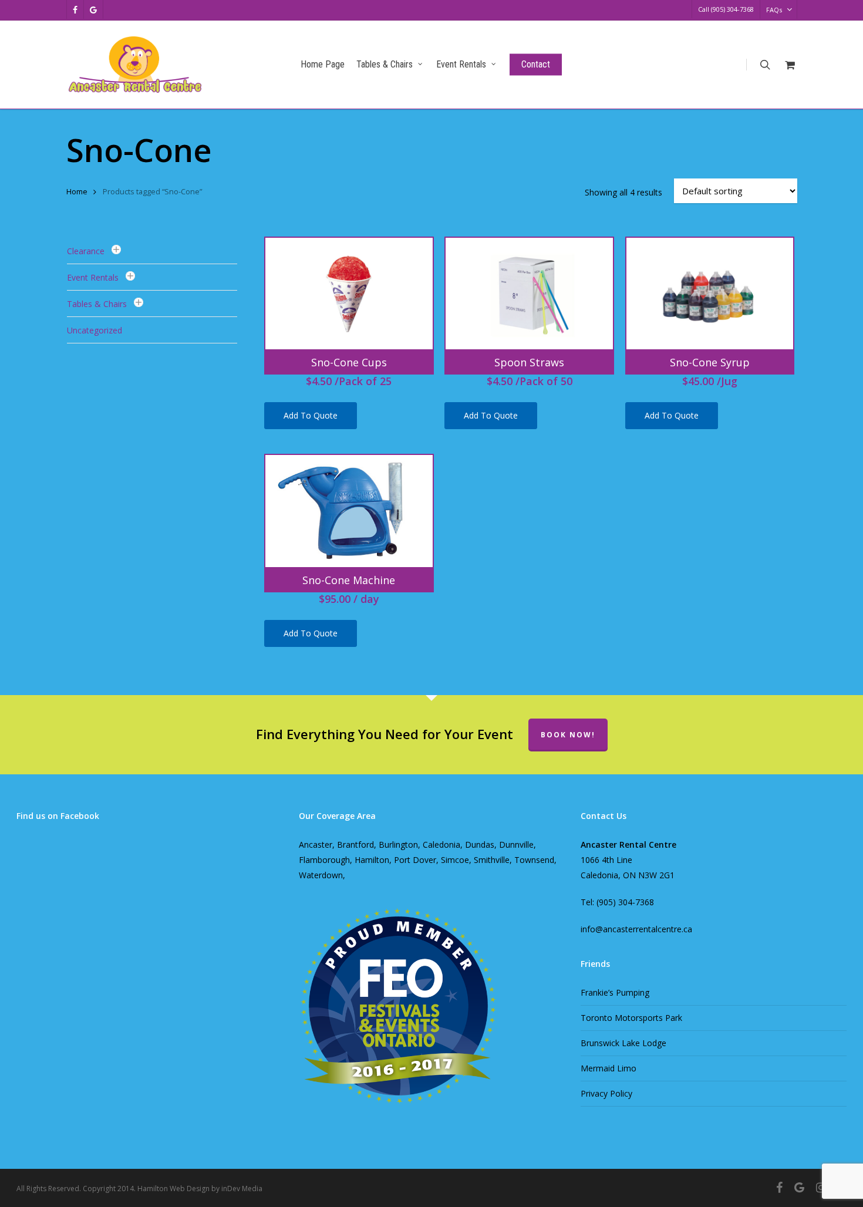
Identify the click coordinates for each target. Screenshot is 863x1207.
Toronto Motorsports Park (631, 1017)
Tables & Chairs (97, 303)
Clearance (85, 251)
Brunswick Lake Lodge (623, 1042)
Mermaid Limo (608, 1068)
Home (76, 191)
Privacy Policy (606, 1093)
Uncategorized (94, 330)
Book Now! (568, 735)
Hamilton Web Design (173, 1188)
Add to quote (311, 415)
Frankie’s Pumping (615, 992)
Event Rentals (93, 277)
